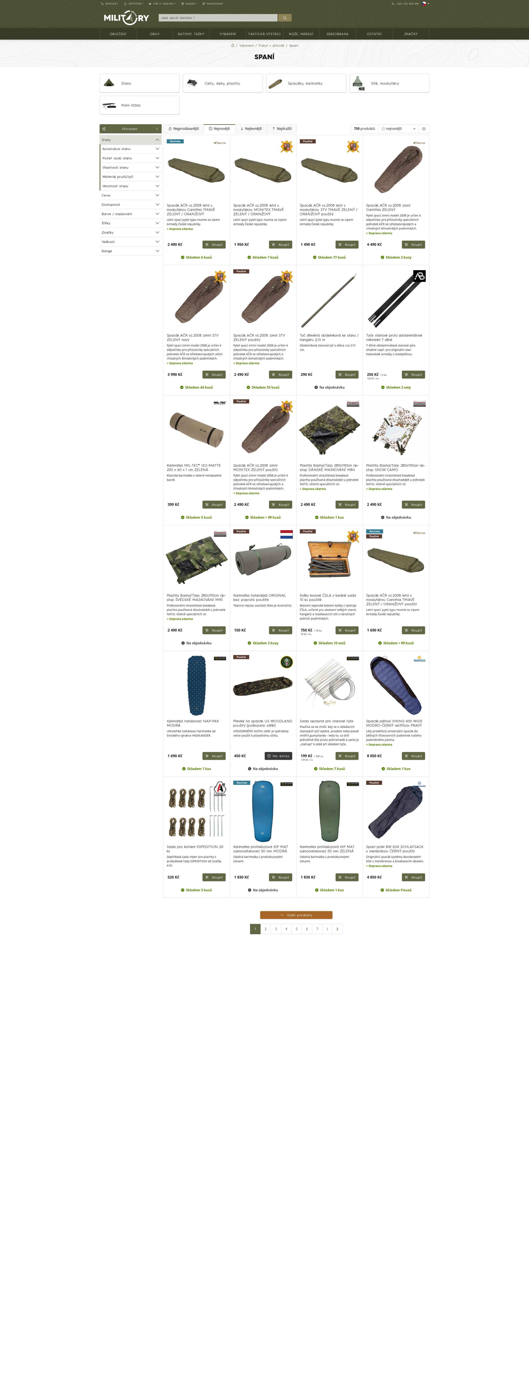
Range (107, 251)
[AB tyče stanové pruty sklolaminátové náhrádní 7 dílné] (396, 299)
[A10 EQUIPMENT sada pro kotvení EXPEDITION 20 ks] (196, 811)
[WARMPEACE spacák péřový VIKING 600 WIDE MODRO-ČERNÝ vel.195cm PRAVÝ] (396, 685)
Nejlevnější (253, 129)
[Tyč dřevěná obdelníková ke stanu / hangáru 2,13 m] (329, 299)
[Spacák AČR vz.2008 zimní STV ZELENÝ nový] (196, 299)
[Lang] (425, 4)
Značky (107, 232)
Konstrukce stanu (116, 149)
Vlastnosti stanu (115, 167)
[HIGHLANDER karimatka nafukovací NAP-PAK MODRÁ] (196, 685)
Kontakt (112, 3)
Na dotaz (281, 756)
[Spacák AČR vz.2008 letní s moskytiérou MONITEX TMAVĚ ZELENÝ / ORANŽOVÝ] (263, 169)
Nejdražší (284, 129)
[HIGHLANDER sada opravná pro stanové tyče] (329, 685)
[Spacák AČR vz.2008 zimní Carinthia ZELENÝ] (396, 169)
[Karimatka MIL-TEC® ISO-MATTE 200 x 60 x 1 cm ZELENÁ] (196, 430)
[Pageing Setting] (424, 128)
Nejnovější (222, 129)
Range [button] (190, 3)
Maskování (215, 3)
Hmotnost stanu (115, 186)
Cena (106, 195)
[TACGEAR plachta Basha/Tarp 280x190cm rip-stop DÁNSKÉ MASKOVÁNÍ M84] (329, 430)
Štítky (106, 223)
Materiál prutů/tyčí (117, 177)
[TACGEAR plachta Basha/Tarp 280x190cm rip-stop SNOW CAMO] (396, 430)
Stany (106, 140)
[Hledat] (285, 17)
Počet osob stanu (117, 158)
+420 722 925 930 (407, 3)
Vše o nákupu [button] (163, 3)
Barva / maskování (117, 214)
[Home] (232, 45)
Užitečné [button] (134, 3)
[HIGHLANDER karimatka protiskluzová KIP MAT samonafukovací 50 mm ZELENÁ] (329, 811)
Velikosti (108, 242)
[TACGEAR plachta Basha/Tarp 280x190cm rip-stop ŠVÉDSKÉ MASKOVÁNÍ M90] (196, 560)
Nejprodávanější (186, 129)
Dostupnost (111, 204)
